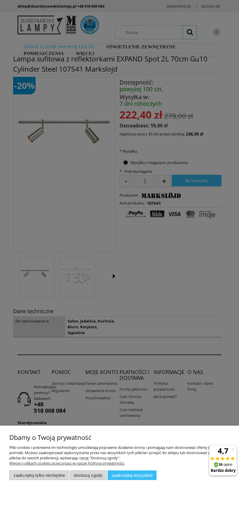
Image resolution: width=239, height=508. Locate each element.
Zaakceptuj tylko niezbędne (39, 475)
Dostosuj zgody (88, 475)
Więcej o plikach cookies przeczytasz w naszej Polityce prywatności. (67, 463)
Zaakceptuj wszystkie (132, 475)
